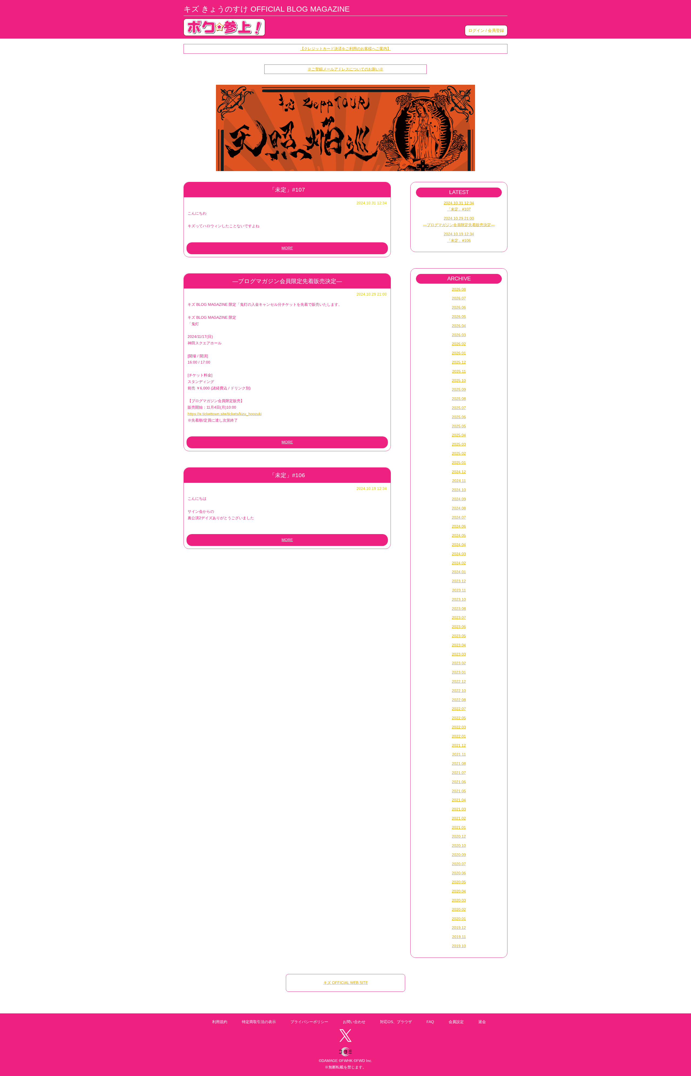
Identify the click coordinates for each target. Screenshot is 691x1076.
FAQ (430, 1022)
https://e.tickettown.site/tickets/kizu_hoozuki (225, 414)
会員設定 (456, 1022)
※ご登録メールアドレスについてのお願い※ (345, 69)
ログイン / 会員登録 (486, 30)
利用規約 (219, 1022)
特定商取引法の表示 (259, 1022)
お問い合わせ (354, 1022)
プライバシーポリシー (309, 1022)
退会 (482, 1022)
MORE (287, 248)
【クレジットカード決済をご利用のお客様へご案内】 (345, 48)
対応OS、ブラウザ (396, 1022)
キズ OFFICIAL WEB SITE (345, 982)
